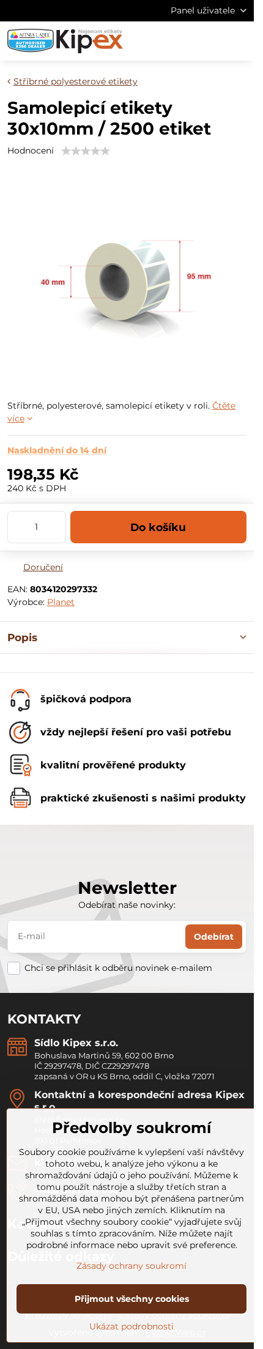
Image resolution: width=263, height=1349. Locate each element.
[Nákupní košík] (209, 41)
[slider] (85, 151)
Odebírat (214, 936)
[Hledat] (180, 41)
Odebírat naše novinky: (127, 904)
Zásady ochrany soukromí (131, 1265)
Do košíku (158, 527)
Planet (61, 602)
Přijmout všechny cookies (132, 1298)
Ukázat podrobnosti (131, 1326)
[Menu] (239, 41)
